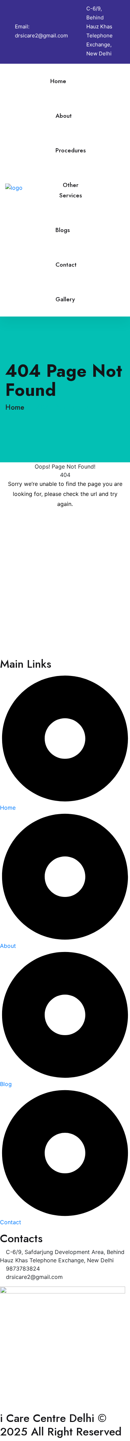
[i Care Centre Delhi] (27, 187)
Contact (66, 264)
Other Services (70, 190)
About (63, 116)
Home (58, 81)
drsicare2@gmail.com (41, 35)
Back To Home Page (65, 524)
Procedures (70, 150)
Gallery (65, 299)
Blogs (62, 230)
